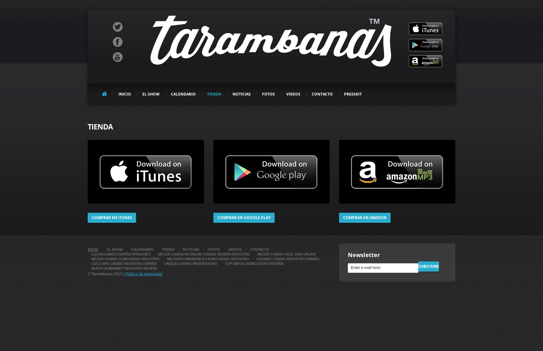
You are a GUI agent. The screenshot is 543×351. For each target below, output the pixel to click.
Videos (293, 94)
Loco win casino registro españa (123, 264)
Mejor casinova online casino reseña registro (204, 254)
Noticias (242, 94)
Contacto (322, 94)
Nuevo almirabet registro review (124, 268)
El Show (151, 94)
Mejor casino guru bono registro (125, 259)
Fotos (268, 94)
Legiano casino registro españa (287, 259)
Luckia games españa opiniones (121, 254)
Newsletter (364, 254)
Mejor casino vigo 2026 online (286, 254)
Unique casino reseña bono (190, 264)
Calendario (183, 94)
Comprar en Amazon (365, 217)
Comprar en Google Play (244, 217)
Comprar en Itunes (112, 217)
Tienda (214, 94)
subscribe (428, 266)
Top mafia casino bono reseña (254, 264)
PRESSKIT (353, 94)
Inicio (124, 94)
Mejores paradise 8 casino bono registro (208, 259)
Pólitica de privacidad (143, 274)
